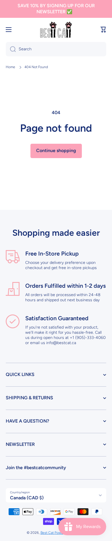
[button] (103, 29)
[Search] (11, 49)
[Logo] (56, 30)
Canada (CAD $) (27, 497)
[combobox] (56, 49)
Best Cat (47, 533)
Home (10, 67)
